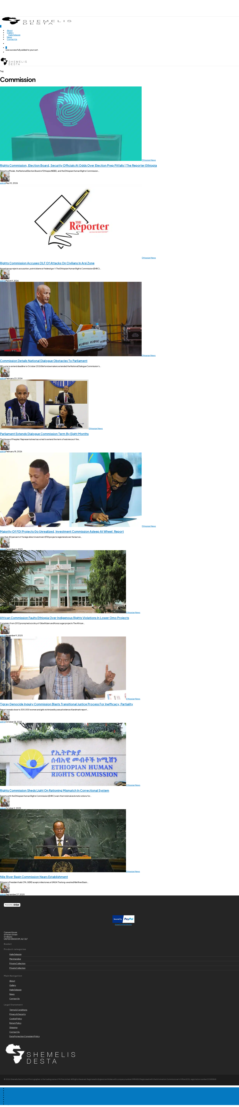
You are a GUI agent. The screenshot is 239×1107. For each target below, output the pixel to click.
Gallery (9, 1095)
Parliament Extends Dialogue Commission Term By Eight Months (44, 434)
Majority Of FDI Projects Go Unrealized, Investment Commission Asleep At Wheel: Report (62, 531)
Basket (9, 1101)
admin (3, 183)
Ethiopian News (149, 160)
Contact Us (11, 1097)
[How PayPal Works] (123, 922)
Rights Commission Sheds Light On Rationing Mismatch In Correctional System (54, 790)
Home (8, 1088)
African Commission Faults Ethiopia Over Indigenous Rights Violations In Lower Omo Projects (64, 618)
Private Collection (17, 963)
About (8, 1090)
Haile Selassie (15, 954)
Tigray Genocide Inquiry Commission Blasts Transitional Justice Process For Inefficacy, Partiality (66, 704)
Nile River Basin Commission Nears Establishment (34, 877)
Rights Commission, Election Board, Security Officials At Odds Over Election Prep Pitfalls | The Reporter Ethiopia (78, 165)
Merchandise (15, 959)
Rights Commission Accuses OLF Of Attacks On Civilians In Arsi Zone (47, 263)
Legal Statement (13, 1104)
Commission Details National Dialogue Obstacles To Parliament (43, 361)
